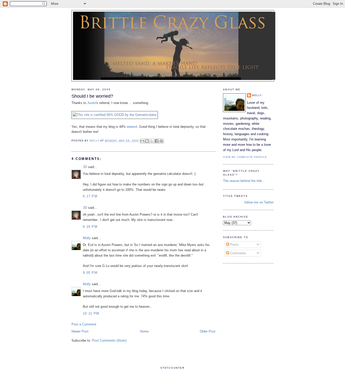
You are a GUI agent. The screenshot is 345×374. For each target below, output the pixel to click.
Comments (237, 253)
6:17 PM (90, 196)
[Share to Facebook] (156, 140)
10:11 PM (91, 313)
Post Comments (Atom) (109, 340)
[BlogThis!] (147, 140)
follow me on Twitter (259, 202)
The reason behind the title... (244, 181)
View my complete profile (245, 157)
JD (85, 167)
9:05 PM (90, 273)
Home (144, 331)
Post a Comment (83, 324)
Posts (234, 244)
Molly (87, 238)
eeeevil (132, 127)
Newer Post (79, 331)
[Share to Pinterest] (161, 140)
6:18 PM (90, 226)
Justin (91, 103)
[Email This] (142, 140)
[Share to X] (151, 140)
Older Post (207, 331)
